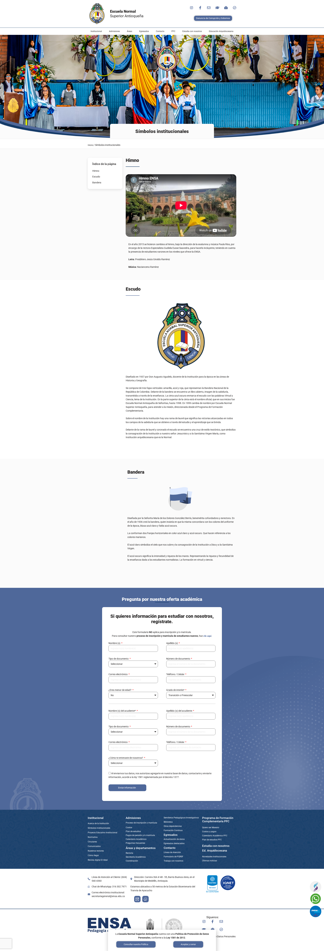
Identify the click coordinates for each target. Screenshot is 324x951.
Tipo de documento (119, 658)
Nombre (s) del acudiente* (122, 710)
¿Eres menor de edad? (120, 690)
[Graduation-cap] (217, 7)
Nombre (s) (115, 643)
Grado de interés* (175, 690)
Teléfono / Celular (175, 674)
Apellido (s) (172, 643)
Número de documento (178, 658)
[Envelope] (208, 7)
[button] (96, 31)
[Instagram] (191, 7)
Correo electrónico (118, 674)
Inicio (90, 145)
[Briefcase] (226, 7)
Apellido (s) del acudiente (179, 710)
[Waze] (145, 899)
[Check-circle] (234, 7)
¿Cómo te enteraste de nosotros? (126, 757)
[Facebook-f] (200, 7)
